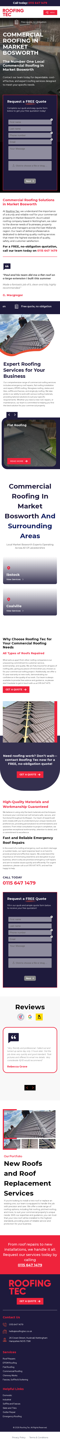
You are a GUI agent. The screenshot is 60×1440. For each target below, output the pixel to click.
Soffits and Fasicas (11, 1403)
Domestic (7, 1395)
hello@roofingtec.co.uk (20, 1331)
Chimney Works (10, 1375)
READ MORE (16, 461)
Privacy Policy (19, 1437)
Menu (52, 12)
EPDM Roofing (10, 1362)
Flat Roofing (8, 1367)
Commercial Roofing (12, 1371)
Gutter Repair (9, 1412)
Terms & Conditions (38, 1437)
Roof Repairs (9, 1358)
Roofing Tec (12, 211)
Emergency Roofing (12, 1416)
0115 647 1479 (37, 3)
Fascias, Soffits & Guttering (15, 1379)
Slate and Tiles (9, 1408)
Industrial (7, 1399)
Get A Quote (14, 689)
